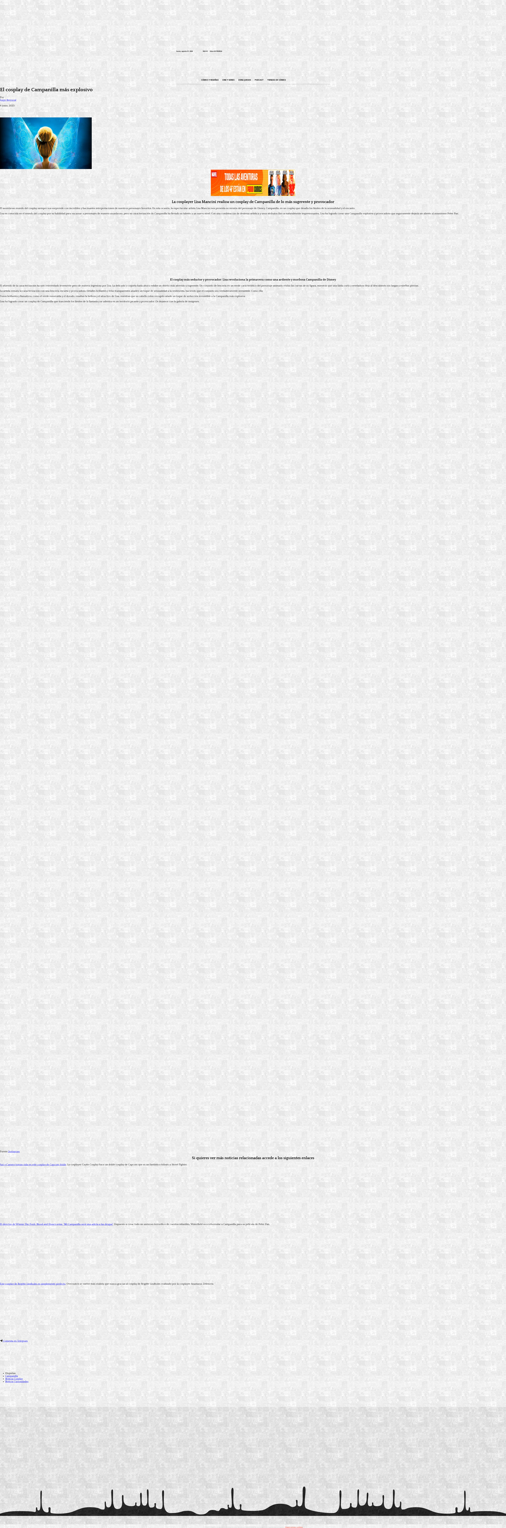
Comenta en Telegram (15, 1341)
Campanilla (11, 1376)
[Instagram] (307, 51)
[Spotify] (316, 51)
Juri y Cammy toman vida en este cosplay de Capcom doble (33, 1164)
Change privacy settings (294, 1527)
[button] (309, 80)
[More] (51, 110)
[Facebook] (303, 51)
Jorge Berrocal (8, 100)
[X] (324, 51)
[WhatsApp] (32, 109)
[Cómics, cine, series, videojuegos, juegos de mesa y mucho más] (239, 65)
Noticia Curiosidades (16, 1381)
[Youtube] (328, 51)
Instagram (14, 1151)
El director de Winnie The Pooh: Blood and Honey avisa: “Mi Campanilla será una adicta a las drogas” (56, 1224)
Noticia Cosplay (14, 1378)
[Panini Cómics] (253, 195)
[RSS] (312, 51)
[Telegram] (320, 51)
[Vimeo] (297, 51)
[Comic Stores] (253, 1368)
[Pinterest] (42, 109)
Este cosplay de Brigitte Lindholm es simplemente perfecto (32, 1284)
